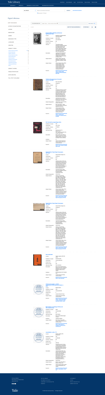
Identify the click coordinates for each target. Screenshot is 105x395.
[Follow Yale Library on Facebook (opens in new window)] (12, 383)
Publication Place (13, 71)
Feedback (43, 383)
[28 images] (37, 259)
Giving (71, 380)
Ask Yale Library (80, 2)
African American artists (12, 55)
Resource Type (12, 39)
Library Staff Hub (74, 383)
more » (9, 65)
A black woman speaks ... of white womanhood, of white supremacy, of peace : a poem (54, 285)
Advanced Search (77, 10)
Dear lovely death (49, 254)
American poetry (11, 58)
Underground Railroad (12, 63)
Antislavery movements (12, 59)
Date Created (12, 74)
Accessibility (73, 378)
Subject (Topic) (12, 48)
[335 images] (37, 157)
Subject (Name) (12, 68)
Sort (73, 27)
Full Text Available (13, 78)
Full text (44, 13)
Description (40, 13)
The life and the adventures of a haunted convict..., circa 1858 (53, 80)
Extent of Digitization (14, 26)
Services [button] (21, 5)
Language (11, 42)
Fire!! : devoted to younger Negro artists (53, 122)
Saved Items (62, 2)
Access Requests (69, 2)
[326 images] (37, 84)
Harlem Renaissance (12, 60)
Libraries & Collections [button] (32, 5)
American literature (12, 56)
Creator (10, 45)
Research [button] (12, 5)
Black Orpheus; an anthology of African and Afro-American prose (54, 307)
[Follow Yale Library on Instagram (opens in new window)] (13, 383)
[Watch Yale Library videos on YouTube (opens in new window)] (15, 383)
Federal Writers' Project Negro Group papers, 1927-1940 (54, 153)
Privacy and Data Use (75, 381)
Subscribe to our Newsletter (47, 381)
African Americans (11, 52)
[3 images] (37, 38)
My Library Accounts (45, 380)
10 (86, 27)
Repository (11, 32)
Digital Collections (13, 18)
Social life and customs (12, 62)
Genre (10, 35)
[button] (68, 10)
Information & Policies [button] (47, 5)
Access (10, 29)
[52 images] (37, 127)
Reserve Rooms (87, 2)
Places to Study (94, 2)
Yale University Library (14, 2)
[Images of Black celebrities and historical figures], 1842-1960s (54, 33)
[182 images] (38, 206)
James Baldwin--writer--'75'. (51, 332)
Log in (75, 2)
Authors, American (11, 53)
